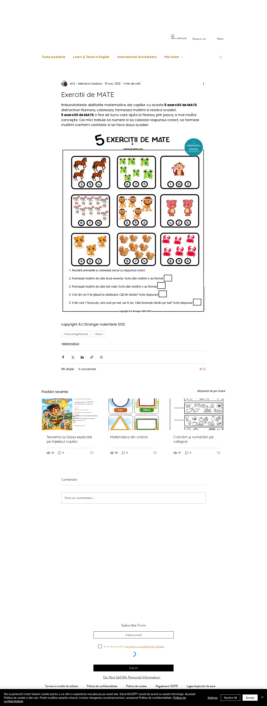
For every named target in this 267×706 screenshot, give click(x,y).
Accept (250, 698)
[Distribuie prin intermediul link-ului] (92, 357)
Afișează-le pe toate (211, 391)
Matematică (70, 344)
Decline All (230, 698)
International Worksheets (137, 57)
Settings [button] (213, 698)
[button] (220, 56)
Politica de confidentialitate (101, 686)
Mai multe (171, 57)
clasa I (99, 334)
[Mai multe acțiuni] (203, 83)
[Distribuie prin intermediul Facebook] (63, 357)
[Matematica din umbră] (133, 414)
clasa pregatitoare (76, 334)
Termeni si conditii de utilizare (59, 686)
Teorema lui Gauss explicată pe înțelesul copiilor (69, 439)
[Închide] (262, 697)
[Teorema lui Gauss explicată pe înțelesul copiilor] (70, 414)
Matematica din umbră (129, 437)
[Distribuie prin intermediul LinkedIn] (82, 357)
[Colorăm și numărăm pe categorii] (197, 414)
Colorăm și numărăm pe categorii (193, 439)
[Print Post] (101, 357)
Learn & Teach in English (91, 57)
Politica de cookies (141, 686)
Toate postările (53, 57)
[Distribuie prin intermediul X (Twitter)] (72, 357)
